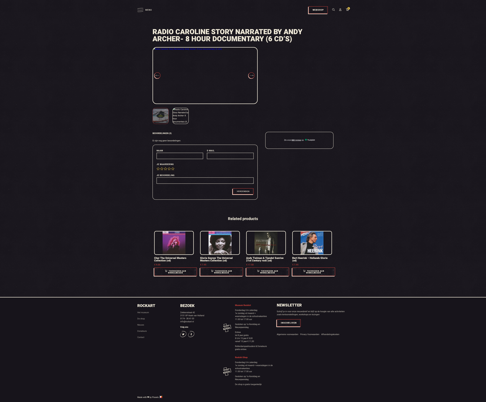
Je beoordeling (166, 175)
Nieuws (140, 324)
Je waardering (165, 164)
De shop (141, 318)
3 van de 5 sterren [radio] (165, 168)
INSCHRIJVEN (289, 322)
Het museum (143, 312)
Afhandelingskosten (330, 334)
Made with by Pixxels (148, 397)
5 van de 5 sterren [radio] (172, 168)
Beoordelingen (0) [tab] (162, 133)
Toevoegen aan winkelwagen (177, 272)
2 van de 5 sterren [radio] (161, 168)
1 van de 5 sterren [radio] (158, 168)
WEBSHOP (318, 10)
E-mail (211, 150)
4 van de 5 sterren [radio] (169, 168)
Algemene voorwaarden (287, 334)
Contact (140, 337)
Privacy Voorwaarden (309, 334)
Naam (160, 150)
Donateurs (142, 331)
